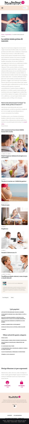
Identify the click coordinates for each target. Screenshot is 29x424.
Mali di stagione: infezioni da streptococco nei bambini (14, 156)
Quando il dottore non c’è (8, 252)
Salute (12, 297)
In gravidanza (8, 34)
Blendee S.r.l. (12, 420)
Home (2, 34)
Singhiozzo (4, 229)
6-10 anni (8, 153)
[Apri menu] (3, 8)
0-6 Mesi (3, 179)
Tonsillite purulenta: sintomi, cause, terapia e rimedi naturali (14, 277)
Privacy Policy (7, 421)
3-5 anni (3, 153)
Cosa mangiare (5, 297)
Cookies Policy (14, 421)
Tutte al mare (5, 205)
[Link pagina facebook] (14, 406)
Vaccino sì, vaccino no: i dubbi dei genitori (13, 181)
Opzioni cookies (21, 421)
